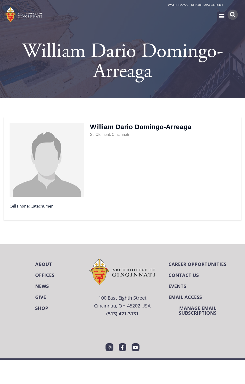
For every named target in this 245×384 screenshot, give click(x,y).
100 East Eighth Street (122, 297)
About (43, 264)
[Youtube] (135, 347)
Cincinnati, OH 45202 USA (122, 305)
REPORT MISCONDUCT (207, 5)
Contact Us (183, 275)
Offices (44, 275)
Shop (41, 308)
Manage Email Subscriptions (198, 310)
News (42, 286)
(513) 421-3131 (122, 313)
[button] (221, 16)
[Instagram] (109, 347)
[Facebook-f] (122, 347)
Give (40, 297)
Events (177, 286)
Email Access (185, 297)
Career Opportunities (197, 264)
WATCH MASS (178, 5)
